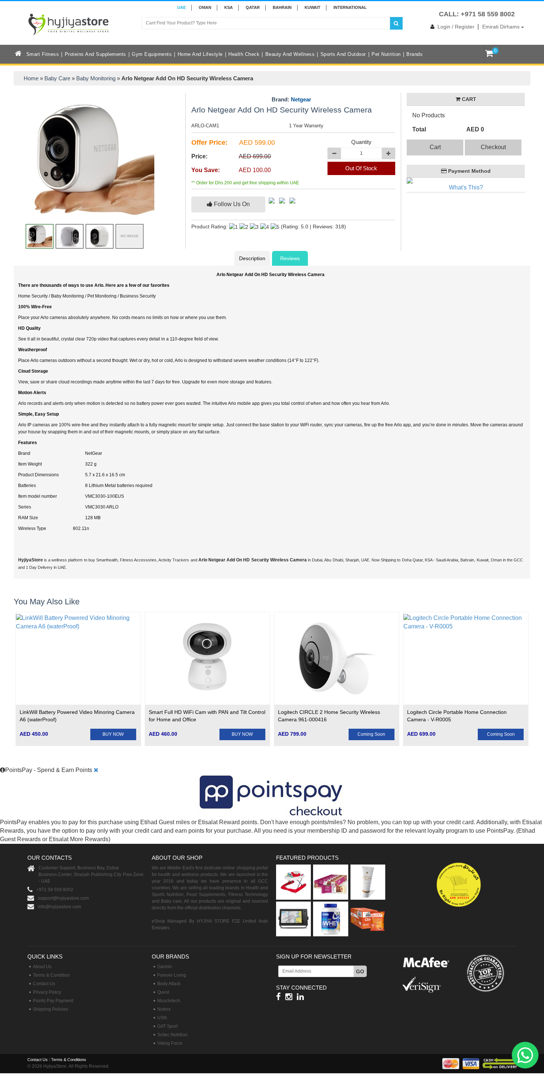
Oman (205, 7)
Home (31, 78)
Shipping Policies (50, 1009)
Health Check (243, 54)
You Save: (205, 170)
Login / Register (455, 27)
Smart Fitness (42, 54)
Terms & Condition (51, 975)
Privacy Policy (47, 992)
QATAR (253, 7)
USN (162, 1017)
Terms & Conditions (68, 1059)
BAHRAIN (282, 7)
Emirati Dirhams (501, 27)
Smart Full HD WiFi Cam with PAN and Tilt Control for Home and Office (207, 715)
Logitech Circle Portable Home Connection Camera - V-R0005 (457, 715)
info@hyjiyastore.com (59, 906)
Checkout (493, 147)
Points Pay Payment (53, 1000)
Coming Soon (371, 734)
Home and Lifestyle (200, 54)
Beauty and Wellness (290, 54)
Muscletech (168, 1000)
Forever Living (171, 975)
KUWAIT (312, 7)
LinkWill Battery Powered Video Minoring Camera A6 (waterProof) (77, 715)
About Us (42, 966)
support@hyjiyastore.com (63, 898)
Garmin (164, 966)
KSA (228, 7)
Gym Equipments (152, 54)
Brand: (291, 100)
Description (252, 258)
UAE (181, 7)
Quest (163, 992)
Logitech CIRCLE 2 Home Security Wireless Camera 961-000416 (329, 715)
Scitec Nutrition (172, 1034)
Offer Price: (209, 142)
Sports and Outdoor (343, 54)
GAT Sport (167, 1026)
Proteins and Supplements (95, 54)
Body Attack (169, 983)
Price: (199, 156)
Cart (435, 147)
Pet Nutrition (386, 54)
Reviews (290, 258)
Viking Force (169, 1043)
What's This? (466, 187)
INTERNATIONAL (350, 7)
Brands (414, 54)
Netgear (301, 99)
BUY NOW (113, 734)
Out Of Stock (361, 168)
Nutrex (164, 1009)
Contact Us (44, 983)
